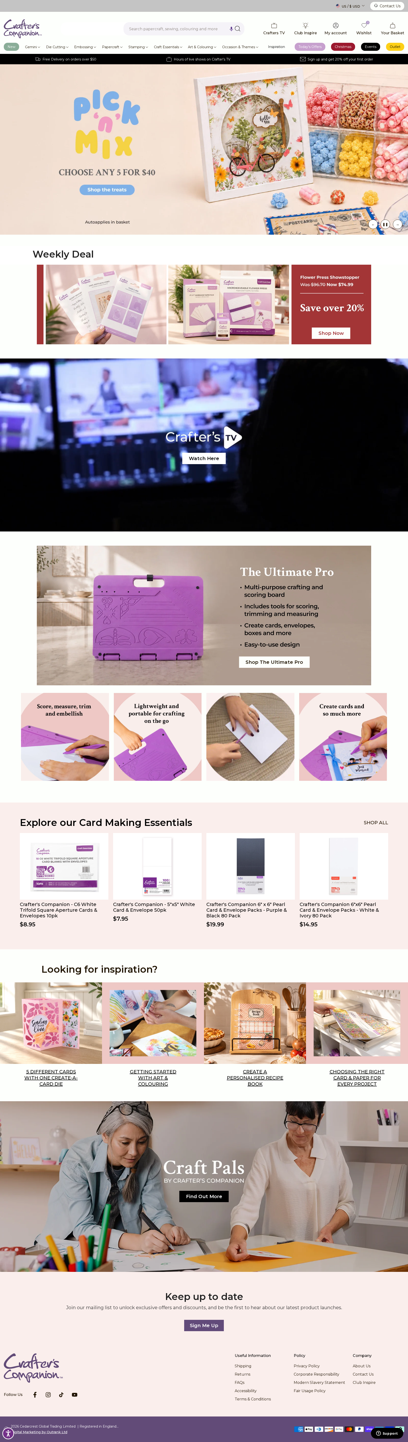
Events (370, 47)
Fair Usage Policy (310, 1391)
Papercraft (110, 47)
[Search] (237, 28)
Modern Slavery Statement (319, 1382)
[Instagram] (48, 1395)
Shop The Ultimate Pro (274, 662)
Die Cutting (55, 47)
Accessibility (246, 1391)
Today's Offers (310, 47)
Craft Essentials (166, 47)
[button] (231, 28)
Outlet (395, 47)
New (11, 47)
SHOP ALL (376, 822)
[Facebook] (35, 1395)
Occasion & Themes (238, 47)
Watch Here (204, 458)
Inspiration (276, 47)
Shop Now (331, 333)
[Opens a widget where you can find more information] (387, 1434)
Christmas (343, 47)
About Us (361, 1366)
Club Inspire (364, 1382)
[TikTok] (61, 1395)
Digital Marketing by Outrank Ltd (39, 1432)
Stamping (136, 47)
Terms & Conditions (253, 1399)
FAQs (239, 1382)
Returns (242, 1374)
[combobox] (183, 28)
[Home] (40, 1368)
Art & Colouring (200, 47)
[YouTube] (74, 1395)
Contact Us (390, 6)
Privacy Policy (307, 1366)
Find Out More (204, 1196)
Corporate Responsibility (316, 1374)
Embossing (83, 47)
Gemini (31, 47)
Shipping (243, 1366)
